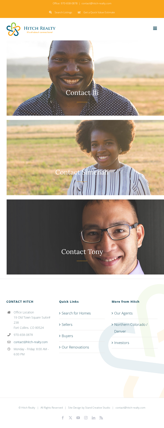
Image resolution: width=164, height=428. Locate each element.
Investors (121, 342)
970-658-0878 (69, 3)
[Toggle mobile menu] (155, 28)
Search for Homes (76, 313)
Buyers (67, 335)
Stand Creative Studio (97, 407)
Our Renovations (75, 347)
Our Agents (123, 313)
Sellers (67, 324)
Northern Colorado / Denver (131, 328)
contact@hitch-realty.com (96, 3)
